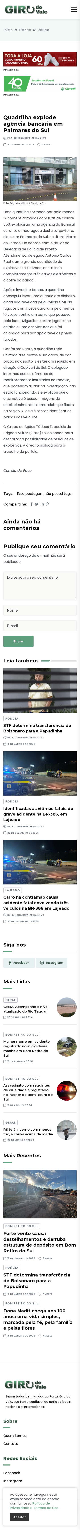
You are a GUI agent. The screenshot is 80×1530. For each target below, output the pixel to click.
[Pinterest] (47, 504)
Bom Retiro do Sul (21, 1034)
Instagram (12, 1481)
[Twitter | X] (36, 504)
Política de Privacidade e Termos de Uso (34, 1505)
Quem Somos (15, 1435)
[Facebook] (31, 504)
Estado (25, 30)
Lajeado (12, 890)
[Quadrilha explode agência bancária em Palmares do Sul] (40, 179)
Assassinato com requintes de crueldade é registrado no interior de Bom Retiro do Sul (28, 1092)
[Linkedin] (42, 504)
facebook (21, 962)
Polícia (43, 30)
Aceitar (19, 1517)
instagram (54, 962)
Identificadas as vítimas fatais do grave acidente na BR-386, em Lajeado (38, 814)
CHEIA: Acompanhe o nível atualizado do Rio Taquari (25, 1009)
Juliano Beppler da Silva (30, 138)
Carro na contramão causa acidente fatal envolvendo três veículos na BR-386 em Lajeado (36, 903)
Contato (10, 1443)
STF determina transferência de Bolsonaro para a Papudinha (36, 1280)
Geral (10, 1000)
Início (8, 30)
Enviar (18, 641)
